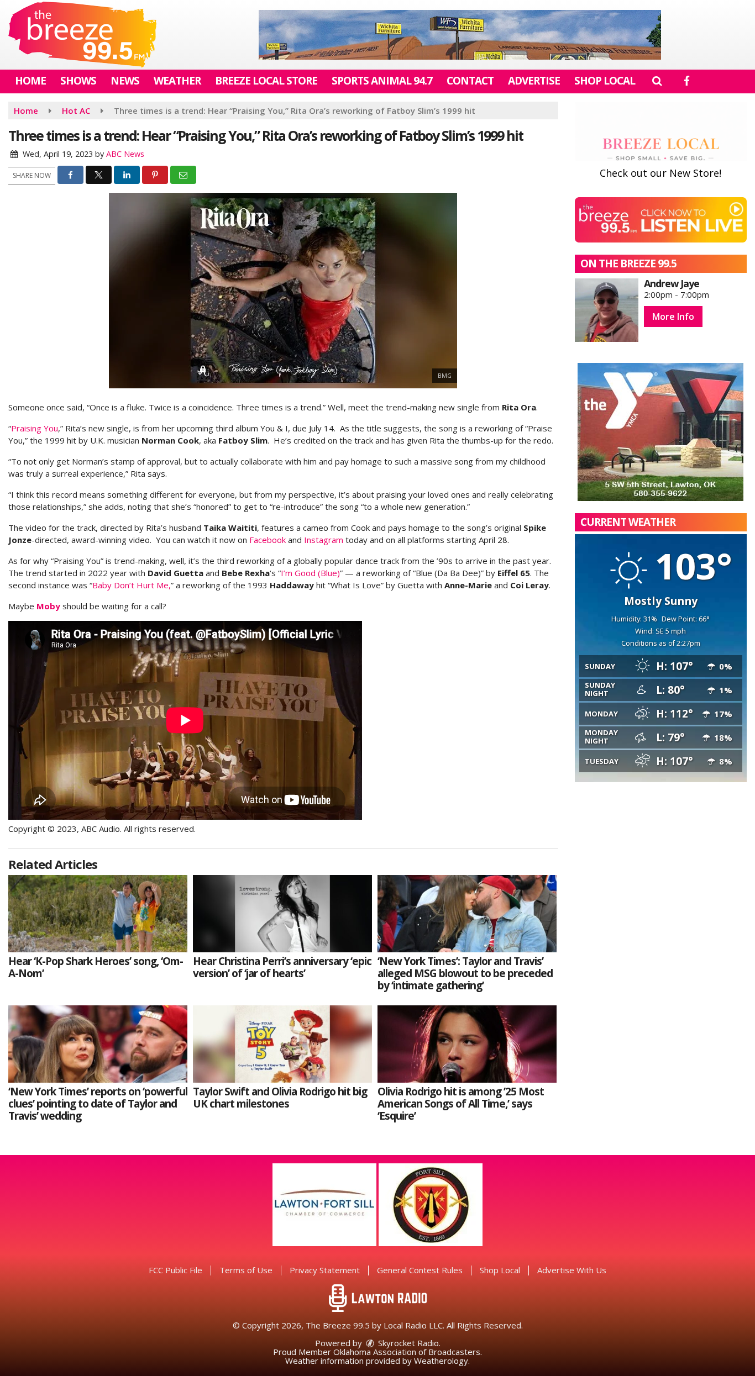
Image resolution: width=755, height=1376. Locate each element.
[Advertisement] (460, 35)
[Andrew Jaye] (606, 310)
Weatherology (441, 1360)
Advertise (534, 80)
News (125, 80)
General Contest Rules (420, 1269)
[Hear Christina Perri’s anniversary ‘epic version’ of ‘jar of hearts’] (282, 913)
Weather (177, 80)
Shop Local (604, 80)
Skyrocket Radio (407, 1342)
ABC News (125, 154)
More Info (673, 316)
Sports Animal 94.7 (382, 80)
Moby (48, 605)
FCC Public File (175, 1269)
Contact (470, 80)
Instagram (323, 539)
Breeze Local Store (266, 80)
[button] (656, 80)
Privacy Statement (325, 1269)
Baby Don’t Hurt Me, (131, 585)
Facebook (267, 539)
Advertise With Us (571, 1269)
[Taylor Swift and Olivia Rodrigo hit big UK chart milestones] (282, 1044)
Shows (78, 80)
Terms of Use (245, 1269)
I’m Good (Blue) (310, 572)
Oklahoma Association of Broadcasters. (407, 1351)
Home (30, 80)
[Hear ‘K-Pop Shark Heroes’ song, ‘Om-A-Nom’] (97, 913)
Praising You (34, 428)
